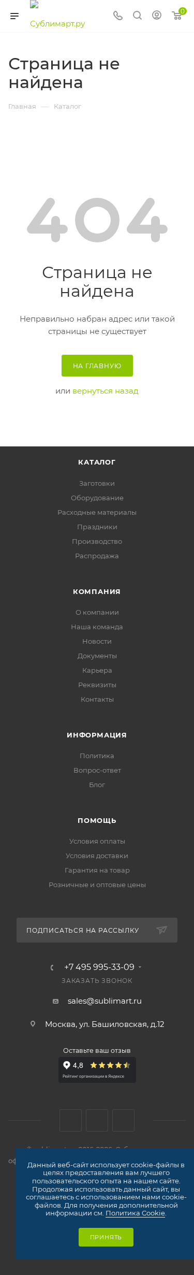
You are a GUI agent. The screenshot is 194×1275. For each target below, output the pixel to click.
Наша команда (97, 626)
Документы (97, 655)
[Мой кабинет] (156, 16)
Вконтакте (70, 1120)
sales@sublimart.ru (105, 1001)
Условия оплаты (97, 841)
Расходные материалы (97, 512)
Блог (97, 784)
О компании (97, 612)
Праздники (97, 527)
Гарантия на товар (97, 870)
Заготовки (97, 483)
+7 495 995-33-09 (99, 967)
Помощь (97, 820)
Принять (106, 1237)
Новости (97, 641)
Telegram (97, 1120)
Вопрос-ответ (97, 770)
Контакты (97, 699)
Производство (97, 541)
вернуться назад (105, 391)
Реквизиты (97, 684)
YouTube (123, 1120)
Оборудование (97, 498)
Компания (97, 591)
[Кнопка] (137, 16)
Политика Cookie (135, 1213)
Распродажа (97, 556)
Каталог (97, 462)
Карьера (97, 670)
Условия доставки (97, 855)
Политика (97, 755)
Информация (97, 735)
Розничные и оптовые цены (97, 884)
